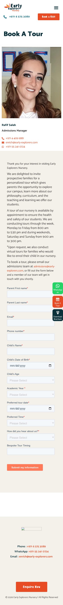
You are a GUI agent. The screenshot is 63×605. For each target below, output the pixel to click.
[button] (56, 7)
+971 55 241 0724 (39, 551)
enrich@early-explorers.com (36, 556)
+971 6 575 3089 (36, 546)
